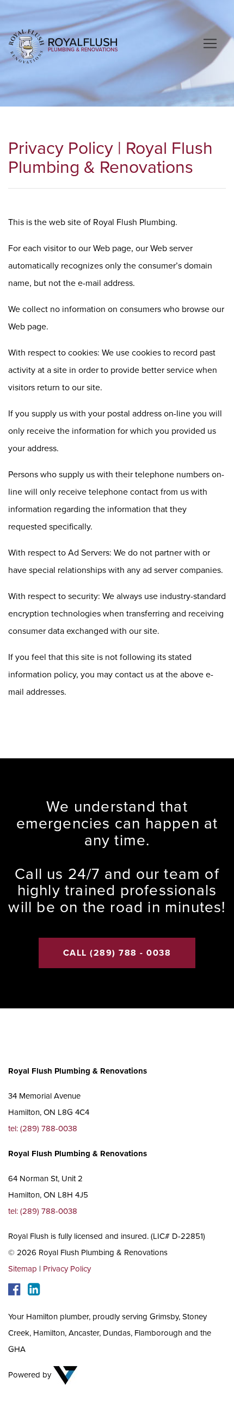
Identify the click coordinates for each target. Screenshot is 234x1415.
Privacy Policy (67, 1269)
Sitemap (22, 1269)
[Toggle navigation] (210, 43)
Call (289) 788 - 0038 (117, 953)
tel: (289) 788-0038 (42, 1128)
